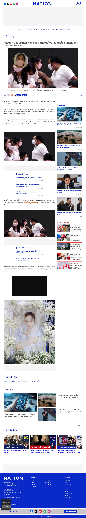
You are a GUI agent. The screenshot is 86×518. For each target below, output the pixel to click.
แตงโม (19, 381)
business (34, 486)
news (33, 482)
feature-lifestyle (48, 484)
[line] (44, 512)
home (33, 480)
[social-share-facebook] (5, 3)
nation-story (47, 482)
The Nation (67, 480)
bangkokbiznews (68, 487)
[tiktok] (36, 512)
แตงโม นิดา (12, 381)
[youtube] (40, 512)
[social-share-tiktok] (8, 3)
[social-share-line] (14, 3)
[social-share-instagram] (17, 3)
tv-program (47, 480)
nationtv (67, 489)
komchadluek (68, 484)
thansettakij (67, 497)
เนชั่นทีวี (39, 516)
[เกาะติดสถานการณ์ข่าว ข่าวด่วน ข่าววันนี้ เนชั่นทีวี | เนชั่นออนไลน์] (42, 3)
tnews (66, 495)
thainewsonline (68, 493)
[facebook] (31, 512)
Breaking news (34, 381)
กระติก (6, 381)
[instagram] (49, 512)
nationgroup (67, 482)
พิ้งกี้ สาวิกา (25, 381)
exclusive (34, 484)
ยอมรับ (6, 506)
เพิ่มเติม (3, 504)
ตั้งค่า (6, 509)
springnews (67, 491)
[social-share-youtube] (11, 3)
